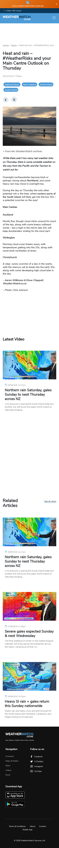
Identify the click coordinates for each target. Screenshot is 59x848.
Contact (42, 826)
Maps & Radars (12, 761)
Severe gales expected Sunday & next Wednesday (29, 633)
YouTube (38, 771)
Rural (7, 775)
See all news (50, 501)
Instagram (38, 766)
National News (12, 84)
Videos (8, 770)
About (32, 826)
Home (6, 45)
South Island (11, 89)
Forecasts (9, 756)
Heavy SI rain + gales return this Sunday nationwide (27, 703)
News (14, 45)
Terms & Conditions (17, 826)
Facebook (38, 756)
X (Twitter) (38, 761)
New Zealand (29, 84)
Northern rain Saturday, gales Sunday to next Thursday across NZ (28, 394)
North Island (46, 84)
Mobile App (27, 829)
